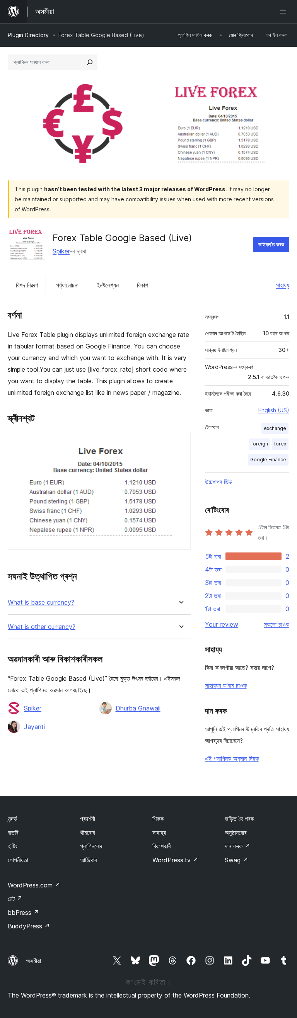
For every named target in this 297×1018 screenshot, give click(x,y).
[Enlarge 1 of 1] (180, 442)
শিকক (158, 819)
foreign (259, 444)
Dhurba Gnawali (138, 708)
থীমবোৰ (87, 832)
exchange (275, 428)
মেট (15, 898)
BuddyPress (29, 926)
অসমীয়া (33, 961)
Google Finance (268, 459)
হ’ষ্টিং (12, 846)
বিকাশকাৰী (162, 846)
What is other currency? (41, 627)
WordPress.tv (175, 860)
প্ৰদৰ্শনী (87, 819)
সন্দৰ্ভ (12, 819)
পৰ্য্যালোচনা (67, 285)
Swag (236, 860)
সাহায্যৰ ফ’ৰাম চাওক (226, 685)
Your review (221, 624)
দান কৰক (237, 846)
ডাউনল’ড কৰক (271, 244)
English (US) (273, 410)
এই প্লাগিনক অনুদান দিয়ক (232, 758)
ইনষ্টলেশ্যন (108, 285)
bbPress (23, 912)
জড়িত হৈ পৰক (239, 819)
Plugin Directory (28, 35)
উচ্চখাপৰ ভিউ (218, 482)
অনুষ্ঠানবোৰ (235, 832)
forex (280, 444)
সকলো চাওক (276, 624)
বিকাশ (142, 285)
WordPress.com (34, 885)
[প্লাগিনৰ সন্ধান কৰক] (89, 62)
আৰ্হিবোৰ (88, 860)
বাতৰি (13, 832)
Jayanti (34, 727)
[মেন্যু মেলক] (284, 11)
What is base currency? (41, 602)
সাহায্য (282, 285)
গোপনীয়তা (18, 860)
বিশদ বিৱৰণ (27, 285)
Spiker (61, 251)
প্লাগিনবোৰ (91, 846)
